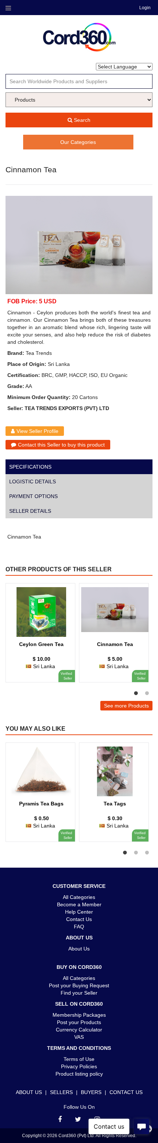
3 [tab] (147, 853)
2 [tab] (147, 693)
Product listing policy (79, 1074)
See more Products (126, 706)
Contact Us (79, 919)
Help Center (79, 912)
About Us (79, 949)
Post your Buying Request (79, 985)
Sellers (61, 1092)
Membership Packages (79, 1015)
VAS (79, 1037)
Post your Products (79, 1022)
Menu (8, 8)
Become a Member (79, 904)
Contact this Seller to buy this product (61, 445)
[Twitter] (78, 1119)
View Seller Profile (37, 431)
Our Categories (78, 142)
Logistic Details (32, 481)
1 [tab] (136, 693)
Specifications (30, 467)
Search (81, 120)
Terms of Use (79, 1059)
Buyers (91, 1092)
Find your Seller (79, 993)
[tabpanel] (40, 636)
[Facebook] (60, 1119)
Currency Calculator (79, 1030)
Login (145, 7)
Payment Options (33, 496)
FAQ (79, 926)
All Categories (79, 897)
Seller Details (30, 511)
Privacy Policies (79, 1066)
